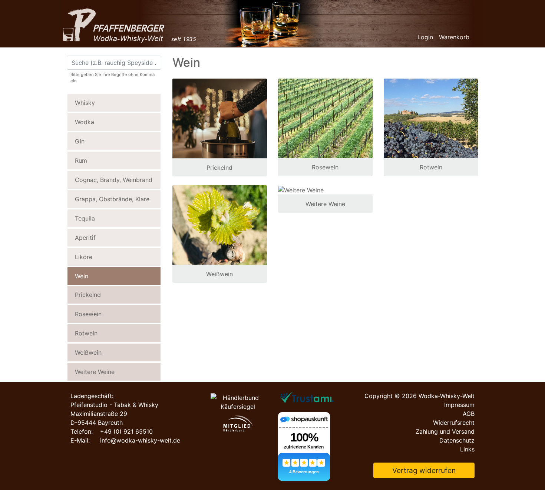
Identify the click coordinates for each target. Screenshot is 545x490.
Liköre (83, 257)
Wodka (84, 122)
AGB (469, 413)
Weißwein (88, 352)
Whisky (85, 102)
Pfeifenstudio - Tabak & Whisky (114, 404)
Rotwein (86, 333)
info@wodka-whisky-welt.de (140, 440)
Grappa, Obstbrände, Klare (112, 199)
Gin (80, 141)
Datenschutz (457, 440)
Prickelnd (88, 294)
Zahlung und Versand (445, 431)
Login (425, 37)
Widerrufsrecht (454, 422)
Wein (81, 276)
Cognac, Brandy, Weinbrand (113, 179)
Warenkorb (454, 37)
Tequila (85, 218)
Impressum (459, 404)
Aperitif (85, 237)
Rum (81, 160)
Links (467, 449)
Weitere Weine (95, 371)
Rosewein (88, 314)
